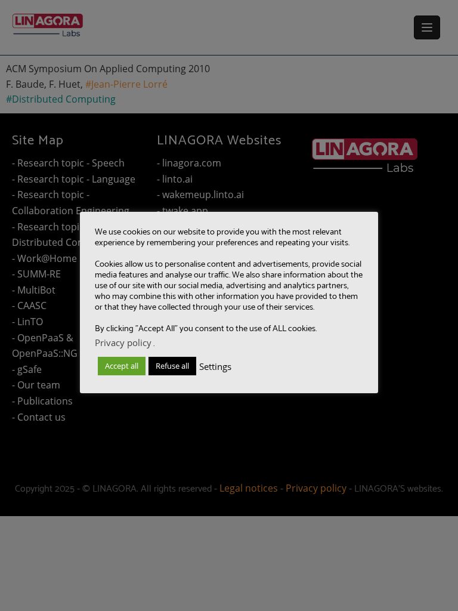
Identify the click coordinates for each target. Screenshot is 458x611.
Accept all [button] (121, 365)
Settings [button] (215, 366)
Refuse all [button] (172, 365)
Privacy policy (123, 342)
